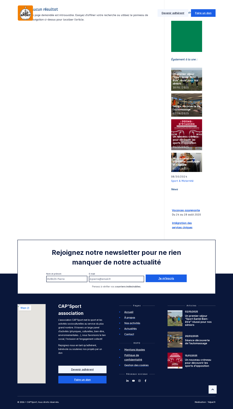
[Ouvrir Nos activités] (118, 13)
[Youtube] (133, 380)
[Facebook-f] (145, 380)
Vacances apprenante (186, 209)
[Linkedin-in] (127, 380)
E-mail (92, 274)
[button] (82, 379)
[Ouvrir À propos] (92, 13)
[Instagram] (139, 380)
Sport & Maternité (182, 180)
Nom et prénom (53, 274)
